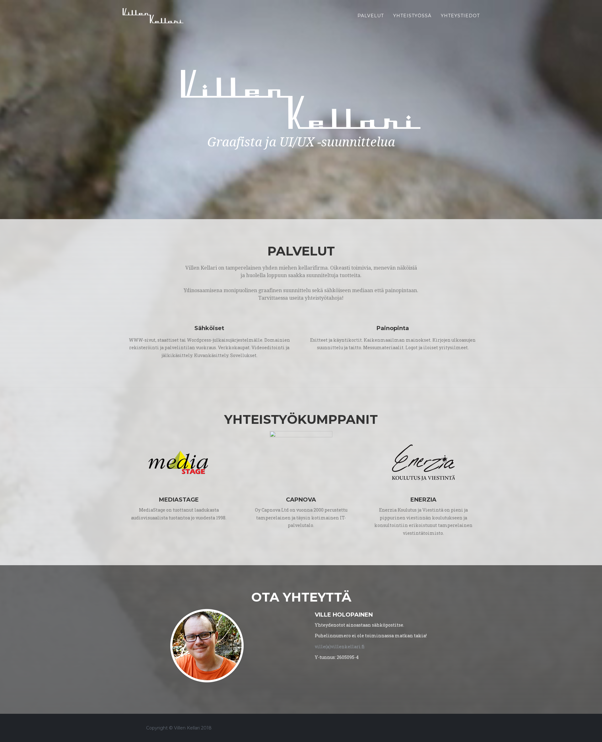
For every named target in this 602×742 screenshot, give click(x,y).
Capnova (301, 499)
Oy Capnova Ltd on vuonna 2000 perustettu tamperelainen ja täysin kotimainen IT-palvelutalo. (301, 517)
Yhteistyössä (412, 15)
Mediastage (179, 499)
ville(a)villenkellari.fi (340, 647)
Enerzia (423, 499)
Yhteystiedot (460, 15)
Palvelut (370, 15)
